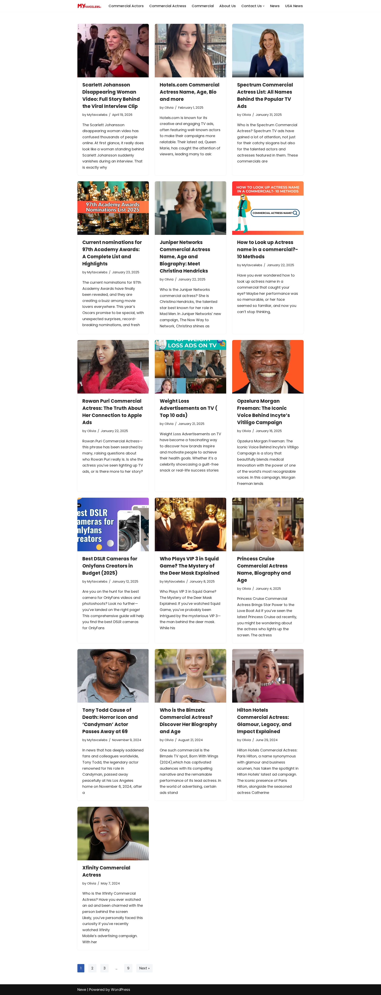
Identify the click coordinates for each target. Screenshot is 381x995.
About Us (227, 5)
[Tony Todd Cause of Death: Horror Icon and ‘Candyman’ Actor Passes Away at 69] (113, 676)
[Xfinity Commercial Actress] (113, 833)
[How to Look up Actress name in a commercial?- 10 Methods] (268, 208)
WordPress (120, 989)
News (275, 5)
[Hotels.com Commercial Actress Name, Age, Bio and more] (190, 50)
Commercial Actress (167, 5)
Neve (81, 989)
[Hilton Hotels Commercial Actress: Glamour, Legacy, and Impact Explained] (268, 676)
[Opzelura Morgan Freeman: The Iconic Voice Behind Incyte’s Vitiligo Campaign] (268, 367)
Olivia (169, 107)
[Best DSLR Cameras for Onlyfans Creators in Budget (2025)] (113, 524)
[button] (264, 6)
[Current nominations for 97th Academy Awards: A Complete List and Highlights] (113, 208)
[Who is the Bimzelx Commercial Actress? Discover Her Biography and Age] (190, 676)
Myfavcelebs (97, 114)
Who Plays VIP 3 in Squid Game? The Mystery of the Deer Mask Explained (189, 565)
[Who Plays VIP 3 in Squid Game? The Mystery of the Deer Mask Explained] (190, 524)
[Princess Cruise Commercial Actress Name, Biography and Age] (268, 524)
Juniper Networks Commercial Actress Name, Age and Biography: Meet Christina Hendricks (185, 256)
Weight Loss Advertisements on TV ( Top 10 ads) (188, 408)
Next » (144, 968)
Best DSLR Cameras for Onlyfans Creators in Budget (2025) (109, 565)
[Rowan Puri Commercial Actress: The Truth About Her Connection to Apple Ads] (113, 367)
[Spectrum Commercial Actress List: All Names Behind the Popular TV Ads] (268, 50)
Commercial (203, 5)
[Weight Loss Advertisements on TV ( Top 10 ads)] (190, 367)
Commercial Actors (126, 5)
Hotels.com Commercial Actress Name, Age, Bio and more (189, 92)
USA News (294, 5)
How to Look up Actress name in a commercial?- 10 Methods (267, 249)
